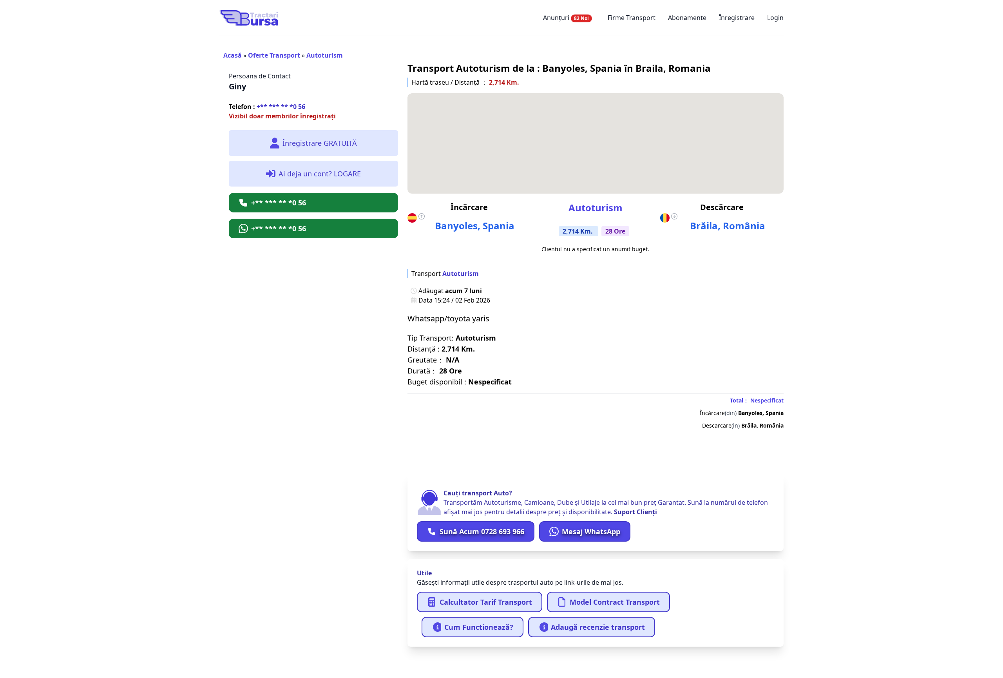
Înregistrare (737, 17)
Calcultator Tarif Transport (486, 602)
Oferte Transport (274, 55)
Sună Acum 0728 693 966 (482, 531)
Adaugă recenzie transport (598, 627)
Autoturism (324, 55)
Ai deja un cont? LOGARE (320, 173)
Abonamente (687, 17)
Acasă (232, 55)
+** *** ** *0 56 (267, 106)
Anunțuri (566, 17)
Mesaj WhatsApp (591, 531)
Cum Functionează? (478, 627)
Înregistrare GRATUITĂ (319, 143)
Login (775, 17)
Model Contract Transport (615, 602)
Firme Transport (631, 17)
